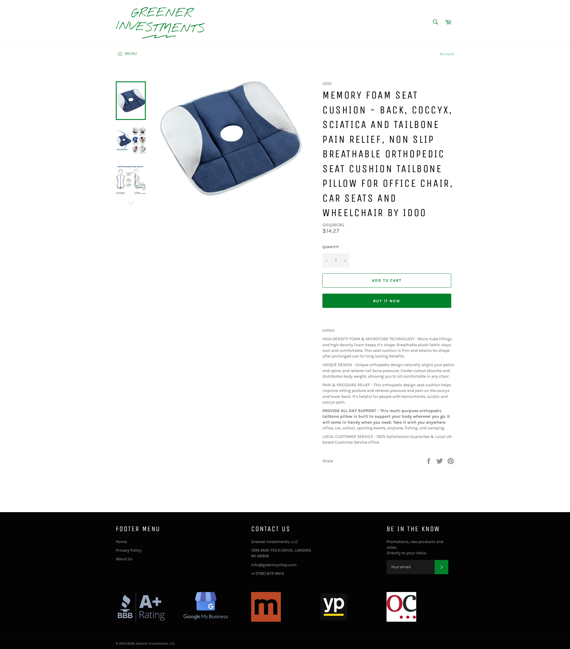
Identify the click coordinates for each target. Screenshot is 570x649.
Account (447, 54)
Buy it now (387, 301)
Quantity (330, 247)
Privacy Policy (129, 550)
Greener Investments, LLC (155, 643)
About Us (124, 558)
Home (121, 541)
